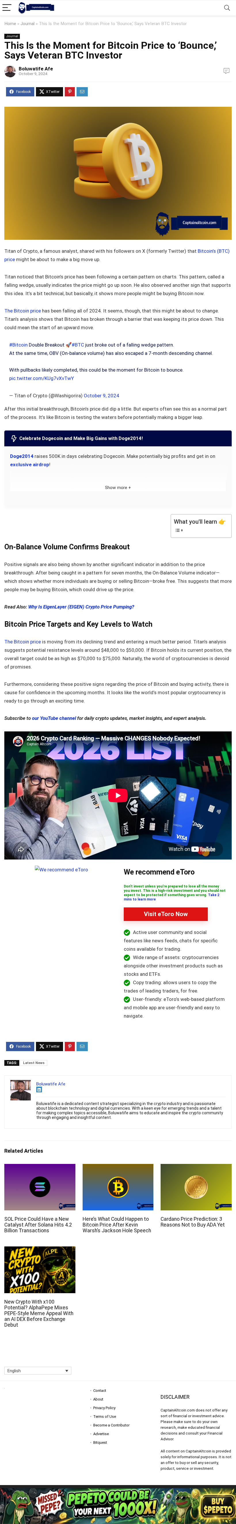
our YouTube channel (54, 718)
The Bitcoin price (23, 311)
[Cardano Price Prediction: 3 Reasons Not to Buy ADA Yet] (196, 1168)
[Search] (227, 8)
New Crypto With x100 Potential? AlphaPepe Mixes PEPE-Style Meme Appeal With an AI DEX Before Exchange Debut (38, 1313)
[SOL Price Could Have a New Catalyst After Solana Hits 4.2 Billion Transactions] (39, 1168)
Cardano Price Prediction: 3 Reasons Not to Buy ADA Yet (193, 1222)
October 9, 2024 (101, 395)
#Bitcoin (18, 345)
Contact (99, 1390)
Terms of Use (104, 1416)
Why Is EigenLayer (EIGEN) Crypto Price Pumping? (81, 607)
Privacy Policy (104, 1408)
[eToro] (61, 870)
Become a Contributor (111, 1425)
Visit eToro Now (166, 914)
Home (10, 23)
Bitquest (100, 1442)
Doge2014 (21, 456)
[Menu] (7, 8)
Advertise (101, 1434)
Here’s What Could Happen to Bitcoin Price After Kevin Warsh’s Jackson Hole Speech (117, 1224)
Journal (27, 23)
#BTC (78, 345)
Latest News (34, 1063)
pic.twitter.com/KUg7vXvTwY (41, 378)
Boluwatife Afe (36, 69)
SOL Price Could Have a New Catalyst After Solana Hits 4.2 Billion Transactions (38, 1224)
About (98, 1399)
